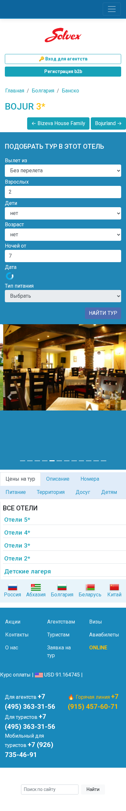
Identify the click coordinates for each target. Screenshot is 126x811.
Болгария (43, 91)
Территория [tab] (51, 492)
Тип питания (19, 286)
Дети (11, 203)
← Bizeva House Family (58, 123)
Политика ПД (106, 776)
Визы (95, 622)
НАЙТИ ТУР (103, 313)
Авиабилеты (104, 635)
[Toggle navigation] (112, 9)
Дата (10, 267)
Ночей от (15, 246)
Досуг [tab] (83, 492)
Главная (14, 91)
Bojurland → (108, 123)
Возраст (14, 224)
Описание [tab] (57, 479)
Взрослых (17, 182)
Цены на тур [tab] (20, 479)
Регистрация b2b (63, 71)
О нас (11, 648)
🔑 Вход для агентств (63, 58)
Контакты (17, 635)
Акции (12, 622)
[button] (9, 397)
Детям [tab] (109, 492)
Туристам (58, 635)
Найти (93, 789)
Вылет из (16, 160)
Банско (70, 91)
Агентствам (61, 622)
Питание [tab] (15, 492)
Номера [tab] (89, 479)
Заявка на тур (59, 651)
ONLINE (98, 648)
